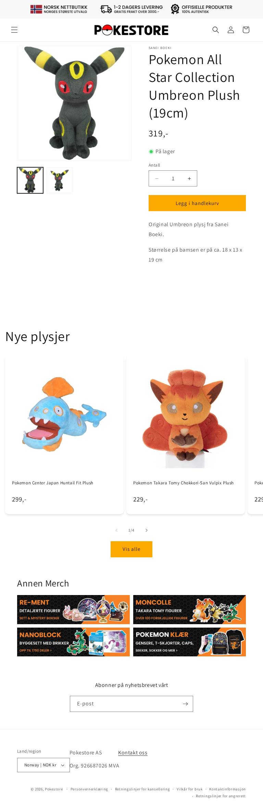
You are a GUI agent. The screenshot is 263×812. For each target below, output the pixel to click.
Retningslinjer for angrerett (221, 795)
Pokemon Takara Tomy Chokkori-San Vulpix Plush (183, 483)
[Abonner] (185, 704)
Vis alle (131, 549)
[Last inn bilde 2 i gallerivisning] (60, 180)
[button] (14, 29)
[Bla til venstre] (116, 530)
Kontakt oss (133, 752)
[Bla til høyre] (146, 530)
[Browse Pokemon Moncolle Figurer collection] (189, 609)
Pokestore (54, 789)
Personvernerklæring (89, 789)
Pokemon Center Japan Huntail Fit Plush (52, 483)
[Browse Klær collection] (189, 642)
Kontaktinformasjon (227, 789)
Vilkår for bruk (190, 789)
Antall (154, 165)
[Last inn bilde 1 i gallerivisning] (30, 180)
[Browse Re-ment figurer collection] (73, 609)
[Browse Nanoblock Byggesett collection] (73, 642)
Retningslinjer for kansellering (142, 789)
